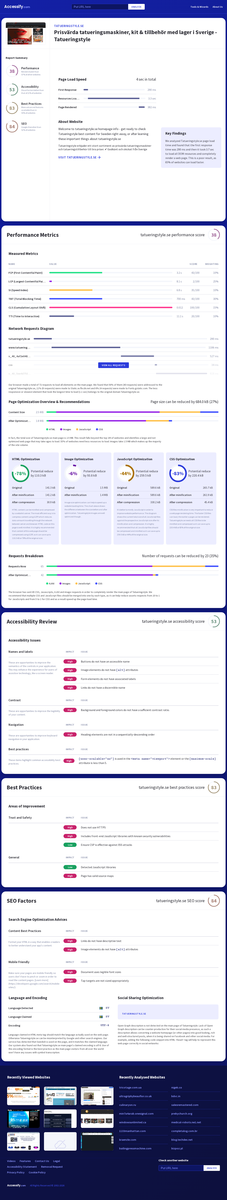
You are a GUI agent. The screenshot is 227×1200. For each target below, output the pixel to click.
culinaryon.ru (127, 1105)
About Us (218, 6)
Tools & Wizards (199, 6)
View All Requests (113, 365)
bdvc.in (175, 1096)
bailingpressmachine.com (135, 1148)
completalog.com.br (184, 1131)
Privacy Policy (15, 1172)
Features (25, 1161)
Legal (56, 1161)
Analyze (136, 6)
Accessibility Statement (22, 1166)
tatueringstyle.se (69, 26)
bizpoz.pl (177, 1148)
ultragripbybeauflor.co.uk (135, 1096)
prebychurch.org (181, 1113)
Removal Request (52, 1166)
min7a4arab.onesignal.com (136, 1113)
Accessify (17, 6)
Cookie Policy (37, 1172)
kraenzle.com (127, 1139)
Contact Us (42, 1161)
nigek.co (176, 1087)
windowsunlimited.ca (132, 1122)
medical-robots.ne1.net (186, 1122)
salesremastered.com (184, 1105)
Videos (11, 1161)
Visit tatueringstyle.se (77, 157)
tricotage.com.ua (130, 1087)
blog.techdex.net (182, 1139)
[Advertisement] (137, 61)
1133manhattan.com (132, 1131)
